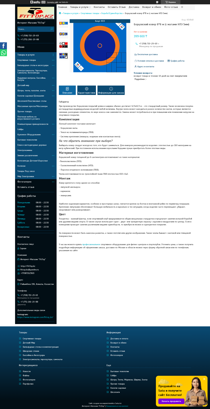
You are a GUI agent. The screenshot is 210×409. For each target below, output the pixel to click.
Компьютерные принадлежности (32, 124)
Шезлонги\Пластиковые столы (31, 101)
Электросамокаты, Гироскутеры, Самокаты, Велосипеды (32, 71)
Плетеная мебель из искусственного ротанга (28, 117)
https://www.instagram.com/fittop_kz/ (35, 317)
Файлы (26, 375)
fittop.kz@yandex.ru (29, 269)
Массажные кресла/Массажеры (32, 106)
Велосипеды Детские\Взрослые (32, 160)
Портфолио (28, 384)
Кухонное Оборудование (29, 134)
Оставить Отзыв (117, 7)
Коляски (21, 166)
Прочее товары (24, 111)
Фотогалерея (24, 181)
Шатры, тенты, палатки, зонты (31, 90)
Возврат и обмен (151, 7)
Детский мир (23, 85)
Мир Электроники (25, 176)
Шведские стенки (31, 351)
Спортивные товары (90, 13)
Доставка (134, 7)
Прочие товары (117, 384)
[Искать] (51, 29)
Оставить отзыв (25, 187)
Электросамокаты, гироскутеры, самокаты (42, 359)
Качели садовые (118, 388)
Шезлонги (115, 392)
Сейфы (20, 129)
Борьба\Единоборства (112, 13)
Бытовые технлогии (119, 371)
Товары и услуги (79, 7)
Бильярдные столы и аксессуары (32, 65)
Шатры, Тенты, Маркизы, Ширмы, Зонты (128, 379)
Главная (62, 7)
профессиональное (91, 244)
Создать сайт (52, 2)
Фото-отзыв (171, 7)
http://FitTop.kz (28, 266)
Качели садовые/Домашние (30, 95)
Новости (27, 371)
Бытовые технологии (27, 139)
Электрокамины (24, 150)
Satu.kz (118, 403)
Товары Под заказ (26, 171)
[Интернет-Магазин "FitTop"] (35, 13)
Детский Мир (29, 342)
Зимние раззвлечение (27, 155)
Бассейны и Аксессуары (34, 355)
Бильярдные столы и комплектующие (41, 347)
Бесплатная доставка (147, 54)
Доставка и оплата (119, 338)
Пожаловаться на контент (117, 406)
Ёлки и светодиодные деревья (31, 145)
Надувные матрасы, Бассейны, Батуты (31, 79)
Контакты (99, 7)
